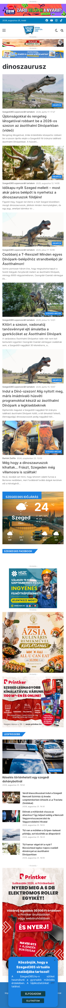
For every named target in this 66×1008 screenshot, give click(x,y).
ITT (53, 983)
